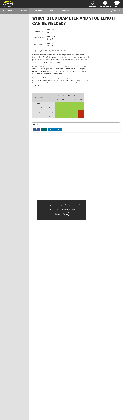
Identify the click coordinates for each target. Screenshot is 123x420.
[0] (111, 11)
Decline (57, 214)
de (115, 11)
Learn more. (70, 209)
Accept (65, 214)
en (119, 11)
